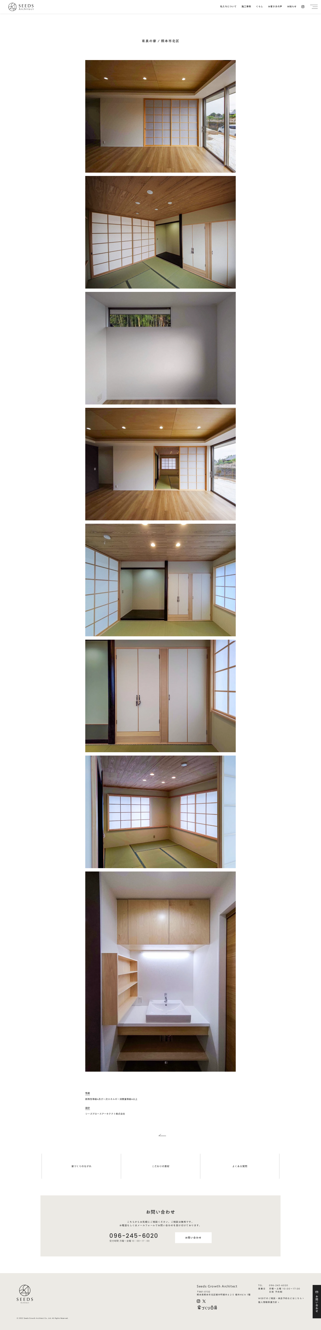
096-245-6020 (133, 1236)
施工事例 (246, 6)
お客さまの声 (275, 6)
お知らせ (291, 6)
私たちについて (228, 6)
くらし (259, 6)
